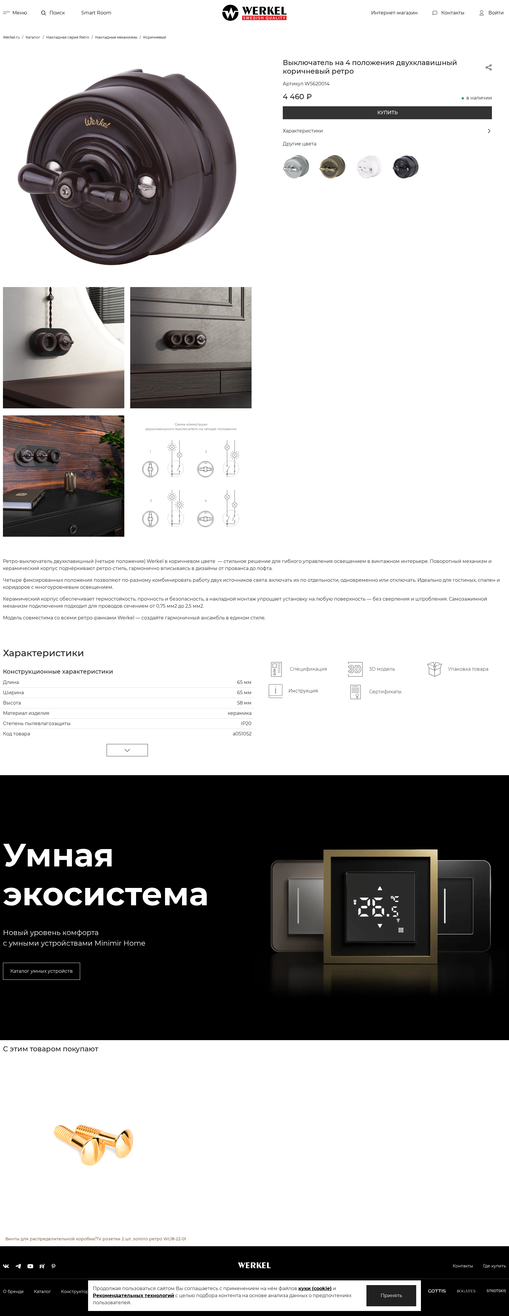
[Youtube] (30, 1264)
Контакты (463, 1266)
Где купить (494, 1266)
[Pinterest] (53, 1264)
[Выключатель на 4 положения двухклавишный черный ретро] (405, 166)
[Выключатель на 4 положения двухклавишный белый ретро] (369, 166)
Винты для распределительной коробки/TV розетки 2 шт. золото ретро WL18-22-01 (95, 1239)
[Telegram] (18, 1264)
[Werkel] (254, 13)
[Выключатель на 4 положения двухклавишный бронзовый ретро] (332, 166)
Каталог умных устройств (41, 971)
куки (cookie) (315, 1288)
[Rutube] (42, 1264)
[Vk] (6, 1264)
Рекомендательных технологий (133, 1295)
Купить (387, 112)
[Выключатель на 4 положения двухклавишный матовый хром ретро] (296, 166)
